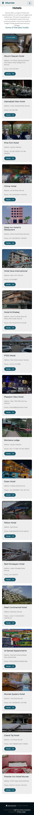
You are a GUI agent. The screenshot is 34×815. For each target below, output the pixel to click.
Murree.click (12, 806)
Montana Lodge (12, 440)
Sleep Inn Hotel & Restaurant (12, 228)
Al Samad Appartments (15, 651)
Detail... (9, 74)
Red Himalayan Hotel (14, 564)
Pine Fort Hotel (11, 143)
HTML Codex (21, 812)
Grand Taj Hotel (11, 735)
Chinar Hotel (10, 186)
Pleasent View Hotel (13, 397)
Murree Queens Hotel (14, 694)
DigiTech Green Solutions (22, 810)
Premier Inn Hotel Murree (16, 777)
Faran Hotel (9, 481)
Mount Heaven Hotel (14, 56)
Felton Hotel (10, 523)
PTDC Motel (9, 356)
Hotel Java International (15, 271)
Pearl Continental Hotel (15, 607)
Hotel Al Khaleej (11, 312)
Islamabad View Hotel (14, 101)
